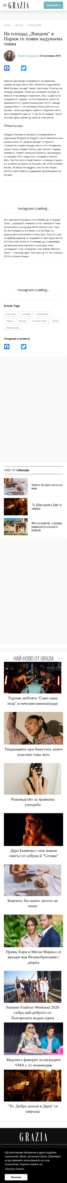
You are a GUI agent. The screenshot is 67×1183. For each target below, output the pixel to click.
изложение (42, 314)
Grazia (7, 25)
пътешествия (39, 320)
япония (22, 320)
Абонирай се (53, 5)
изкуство (11, 314)
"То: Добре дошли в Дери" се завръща (47, 506)
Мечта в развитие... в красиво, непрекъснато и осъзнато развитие (47, 526)
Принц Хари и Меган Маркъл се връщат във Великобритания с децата (33, 957)
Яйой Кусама (12, 327)
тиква (55, 320)
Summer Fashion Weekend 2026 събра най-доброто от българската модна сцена (32, 1012)
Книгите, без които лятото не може (47, 487)
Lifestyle (19, 25)
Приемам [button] (16, 1177)
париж (9, 320)
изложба (25, 314)
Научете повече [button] (14, 1168)
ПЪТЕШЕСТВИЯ (34, 25)
